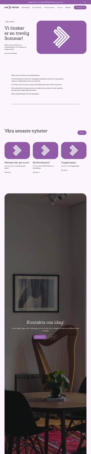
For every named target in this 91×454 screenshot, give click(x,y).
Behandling (26, 7)
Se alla (82, 132)
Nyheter (68, 7)
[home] (12, 7)
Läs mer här (59, 2)
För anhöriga (37, 7)
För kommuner (49, 7)
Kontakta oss (80, 7)
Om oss (59, 7)
